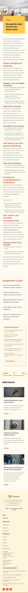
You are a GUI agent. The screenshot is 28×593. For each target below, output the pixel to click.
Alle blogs (5, 518)
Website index (6, 548)
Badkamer (5, 528)
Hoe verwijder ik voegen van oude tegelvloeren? (14, 308)
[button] (21, 361)
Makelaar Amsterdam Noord (9, 577)
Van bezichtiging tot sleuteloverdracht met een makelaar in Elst (13, 355)
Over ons (5, 537)
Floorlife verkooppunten (9, 230)
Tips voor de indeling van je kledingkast (12, 574)
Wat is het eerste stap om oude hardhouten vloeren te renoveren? (14, 286)
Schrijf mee (5, 545)
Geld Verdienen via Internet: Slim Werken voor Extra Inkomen (7, 563)
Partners (5, 542)
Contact (5, 539)
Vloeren (8, 20)
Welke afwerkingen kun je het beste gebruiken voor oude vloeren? (14, 301)
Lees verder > (6, 413)
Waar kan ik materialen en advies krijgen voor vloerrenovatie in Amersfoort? (14, 317)
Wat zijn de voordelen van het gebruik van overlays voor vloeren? (14, 293)
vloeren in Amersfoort (11, 194)
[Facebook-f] (4, 589)
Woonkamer (6, 530)
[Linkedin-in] (11, 589)
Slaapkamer (6, 525)
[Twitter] (7, 589)
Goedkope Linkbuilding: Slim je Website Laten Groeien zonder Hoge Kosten (8, 554)
